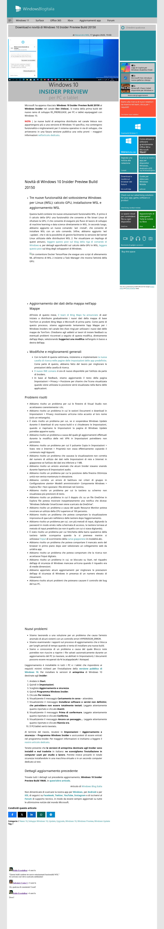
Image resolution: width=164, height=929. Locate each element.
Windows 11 (22, 20)
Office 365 (55, 20)
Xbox (70, 20)
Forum (111, 20)
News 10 (23, 821)
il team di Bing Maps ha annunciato (78, 314)
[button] (10, 20)
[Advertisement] (63, 156)
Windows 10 (70, 821)
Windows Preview (85, 821)
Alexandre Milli (82, 35)
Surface (40, 20)
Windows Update (102, 821)
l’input (42, 538)
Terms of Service (130, 288)
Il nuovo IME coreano (45, 371)
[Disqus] (63, 896)
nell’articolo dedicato (48, 135)
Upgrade (60, 821)
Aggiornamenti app (90, 20)
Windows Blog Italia (92, 786)
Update (52, 821)
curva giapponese (77, 538)
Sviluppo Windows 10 (38, 821)
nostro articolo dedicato (37, 742)
